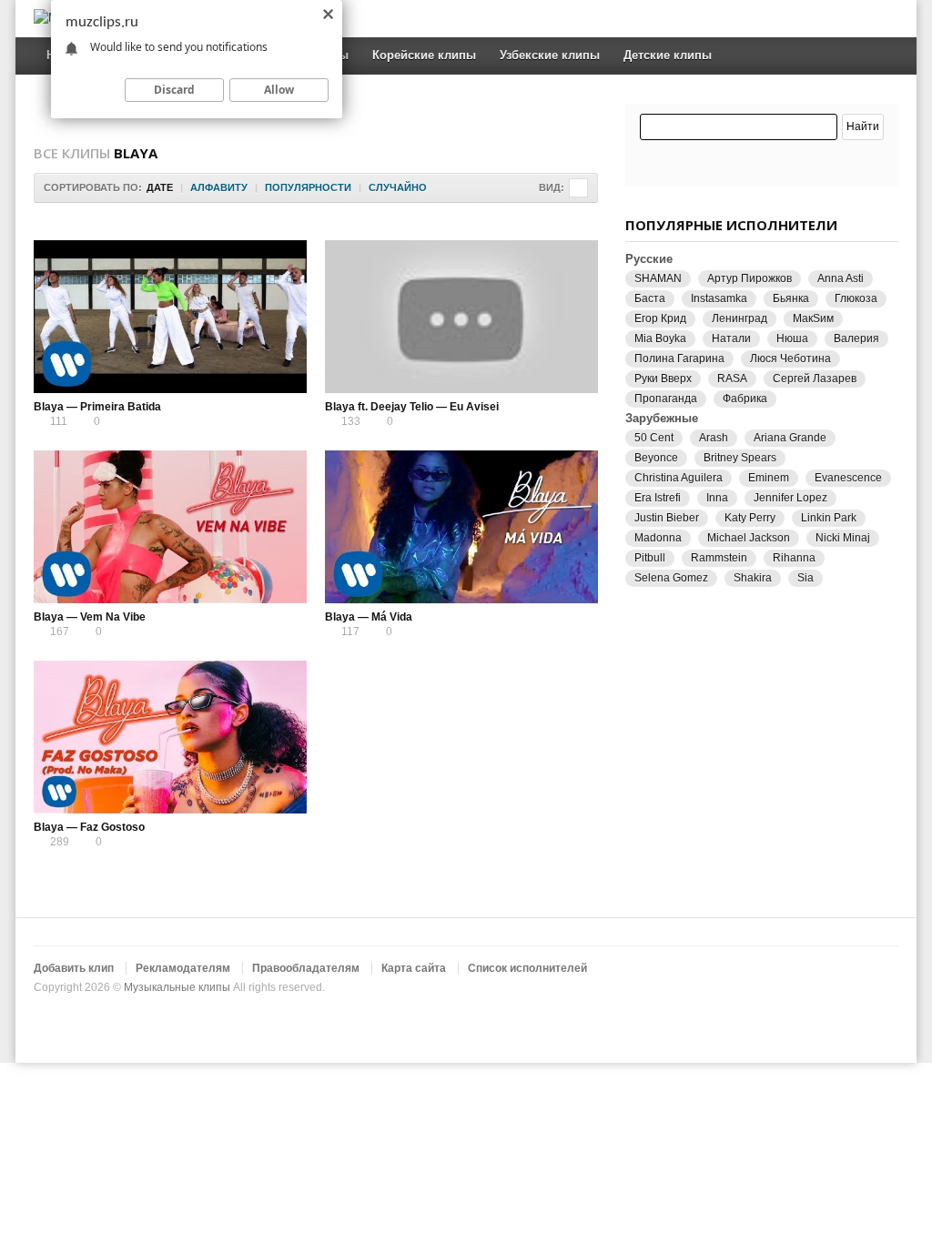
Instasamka (719, 298)
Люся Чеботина (790, 358)
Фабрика (745, 398)
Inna (717, 497)
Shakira (753, 577)
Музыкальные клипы (177, 987)
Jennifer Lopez (790, 497)
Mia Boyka (660, 338)
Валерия (856, 338)
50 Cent (654, 437)
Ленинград (739, 318)
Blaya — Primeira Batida (97, 406)
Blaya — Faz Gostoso (89, 827)
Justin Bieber (666, 517)
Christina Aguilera (678, 477)
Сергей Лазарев (814, 378)
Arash (713, 437)
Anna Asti (840, 278)
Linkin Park (828, 517)
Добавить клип (74, 968)
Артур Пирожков (749, 278)
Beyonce (656, 457)
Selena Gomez (671, 577)
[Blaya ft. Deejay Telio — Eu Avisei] (461, 316)
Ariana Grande (790, 437)
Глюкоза (856, 298)
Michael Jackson (748, 537)
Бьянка (791, 298)
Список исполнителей (527, 968)
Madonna (658, 537)
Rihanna (794, 557)
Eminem (768, 477)
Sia (805, 577)
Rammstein (719, 557)
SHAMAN (658, 278)
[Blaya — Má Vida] (461, 526)
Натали (731, 338)
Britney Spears (740, 457)
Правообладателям (306, 968)
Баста (649, 298)
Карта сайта (413, 968)
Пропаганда (665, 398)
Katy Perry (749, 517)
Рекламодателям (183, 968)
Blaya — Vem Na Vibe (90, 617)
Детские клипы (667, 55)
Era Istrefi (657, 497)
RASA (732, 378)
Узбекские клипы (550, 55)
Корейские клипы (424, 55)
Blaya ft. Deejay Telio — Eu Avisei (412, 406)
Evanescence (848, 477)
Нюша (792, 338)
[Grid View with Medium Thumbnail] (578, 187)
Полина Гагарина (679, 358)
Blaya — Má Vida (368, 617)
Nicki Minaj (843, 537)
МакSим (813, 318)
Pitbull (649, 557)
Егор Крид (660, 318)
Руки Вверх (663, 378)
